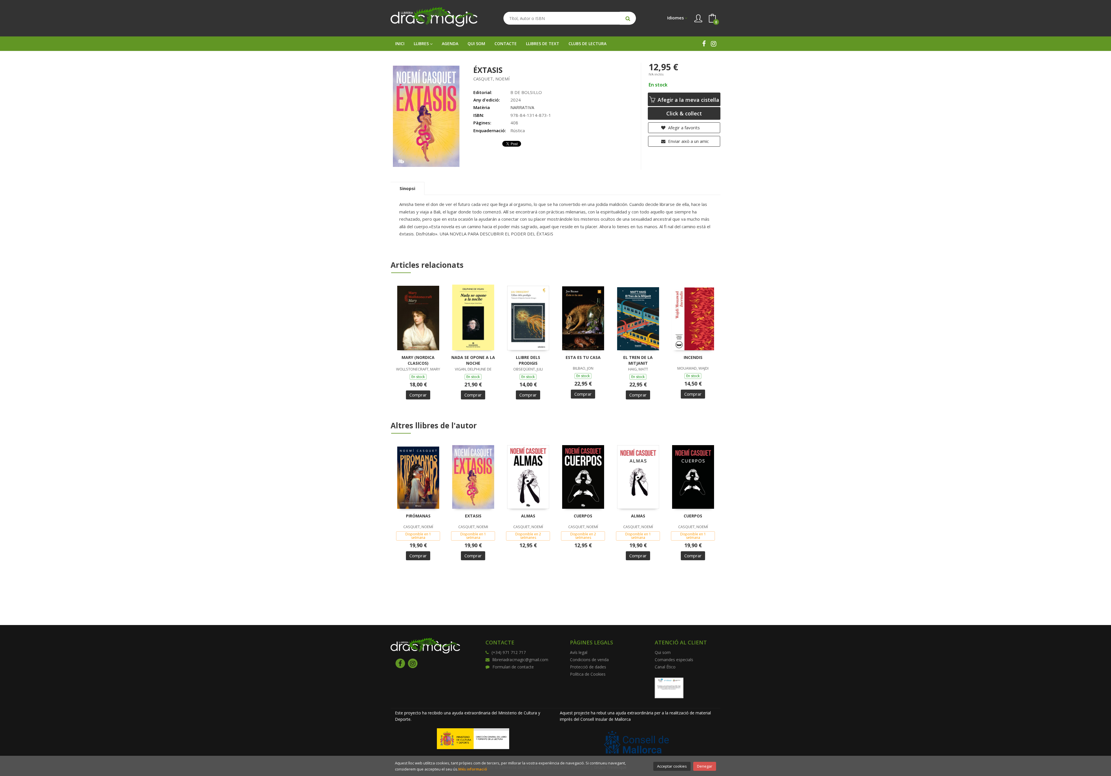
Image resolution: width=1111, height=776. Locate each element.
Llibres (422, 43)
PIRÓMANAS (418, 516)
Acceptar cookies (672, 766)
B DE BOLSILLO (526, 92)
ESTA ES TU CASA (583, 357)
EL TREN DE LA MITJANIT (638, 360)
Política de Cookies (588, 674)
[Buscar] (628, 18)
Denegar (704, 766)
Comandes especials (674, 659)
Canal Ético (665, 667)
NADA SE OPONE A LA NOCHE (473, 360)
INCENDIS (693, 357)
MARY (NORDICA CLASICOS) (418, 360)
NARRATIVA (522, 107)
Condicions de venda (589, 659)
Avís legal (578, 652)
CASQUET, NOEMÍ (491, 79)
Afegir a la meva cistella (687, 99)
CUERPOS (583, 516)
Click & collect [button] (684, 113)
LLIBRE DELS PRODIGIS (528, 360)
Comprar (418, 395)
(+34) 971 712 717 (509, 652)
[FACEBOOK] (704, 43)
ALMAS (528, 516)
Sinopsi (407, 188)
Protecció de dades (588, 667)
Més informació (472, 769)
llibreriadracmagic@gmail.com (520, 659)
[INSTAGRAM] (713, 43)
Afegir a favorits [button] (683, 127)
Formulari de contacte (513, 667)
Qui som (663, 652)
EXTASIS (473, 516)
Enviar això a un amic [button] (688, 141)
